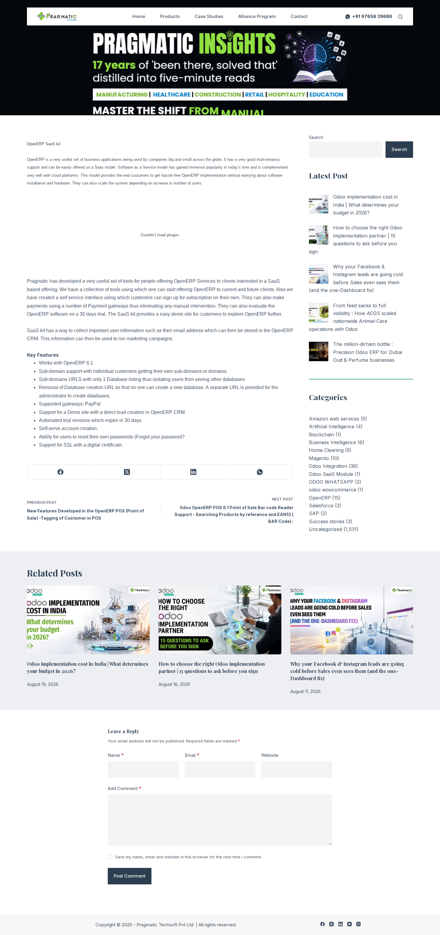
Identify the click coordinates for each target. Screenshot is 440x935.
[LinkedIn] (193, 472)
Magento (319, 458)
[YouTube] (349, 924)
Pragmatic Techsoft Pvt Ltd (165, 925)
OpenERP (320, 498)
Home (138, 16)
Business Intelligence (332, 442)
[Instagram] (358, 924)
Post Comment (129, 876)
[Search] (400, 16)
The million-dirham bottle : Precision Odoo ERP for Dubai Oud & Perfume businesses (367, 352)
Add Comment (125, 788)
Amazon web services (334, 419)
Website (269, 755)
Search (316, 137)
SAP (314, 513)
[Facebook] (60, 472)
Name (116, 755)
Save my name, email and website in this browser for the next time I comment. (188, 856)
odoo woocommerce (332, 490)
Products (170, 16)
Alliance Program (257, 16)
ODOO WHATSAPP (331, 482)
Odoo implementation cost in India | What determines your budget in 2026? (366, 205)
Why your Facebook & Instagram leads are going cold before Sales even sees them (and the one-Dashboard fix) (347, 671)
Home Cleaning (326, 450)
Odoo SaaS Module (331, 474)
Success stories (327, 521)
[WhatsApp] (260, 472)
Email (192, 755)
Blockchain (321, 435)
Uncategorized (325, 529)
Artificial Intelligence (331, 426)
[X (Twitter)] (127, 472)
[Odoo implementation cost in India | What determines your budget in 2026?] (318, 204)
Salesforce (321, 506)
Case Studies (209, 16)
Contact (299, 16)
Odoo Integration (328, 466)
